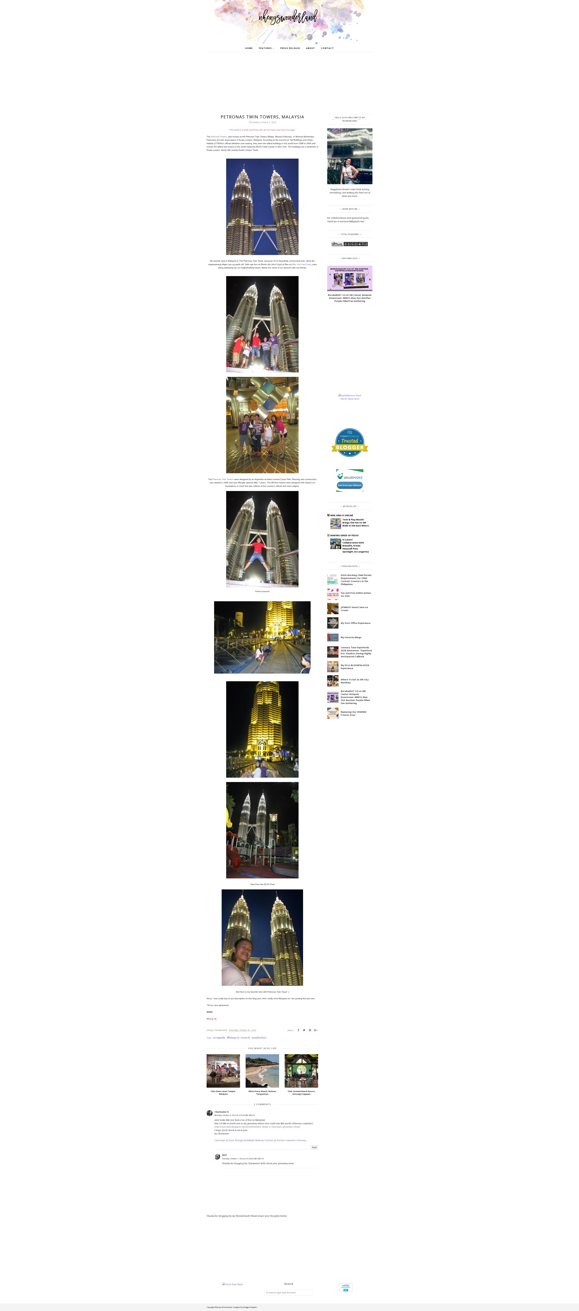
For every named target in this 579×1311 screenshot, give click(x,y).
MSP (224, 1155)
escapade (219, 1037)
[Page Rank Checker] (232, 1284)
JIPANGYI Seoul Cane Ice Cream (354, 609)
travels (245, 1037)
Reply (314, 1147)
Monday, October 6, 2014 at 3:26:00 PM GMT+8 (234, 1115)
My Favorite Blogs (351, 637)
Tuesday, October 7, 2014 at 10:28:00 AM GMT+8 (243, 1158)
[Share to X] (304, 1030)
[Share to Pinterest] (309, 1030)
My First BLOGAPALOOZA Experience (355, 667)
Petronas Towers (219, 136)
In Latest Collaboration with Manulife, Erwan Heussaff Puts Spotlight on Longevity (355, 545)
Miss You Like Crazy (301, 264)
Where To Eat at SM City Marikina (355, 681)
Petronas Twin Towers (223, 479)
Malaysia (233, 1037)
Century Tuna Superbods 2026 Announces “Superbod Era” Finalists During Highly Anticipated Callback (356, 652)
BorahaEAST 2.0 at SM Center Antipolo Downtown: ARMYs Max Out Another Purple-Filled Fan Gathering (350, 297)
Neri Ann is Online (341, 515)
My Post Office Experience (355, 622)
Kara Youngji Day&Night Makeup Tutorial (251, 1140)
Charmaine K (221, 1111)
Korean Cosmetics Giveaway (291, 1140)
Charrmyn (219, 1140)
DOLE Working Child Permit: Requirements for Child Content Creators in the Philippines (356, 580)
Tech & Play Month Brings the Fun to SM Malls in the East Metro (355, 522)
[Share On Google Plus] (315, 1030)
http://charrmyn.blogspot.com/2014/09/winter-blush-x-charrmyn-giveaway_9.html (257, 1126)
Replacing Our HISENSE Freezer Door (353, 713)
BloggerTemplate (250, 1307)
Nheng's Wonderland (223, 1307)
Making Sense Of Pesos (344, 535)
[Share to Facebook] (298, 1030)
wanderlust (259, 1037)
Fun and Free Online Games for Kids (356, 594)
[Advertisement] (289, 84)
